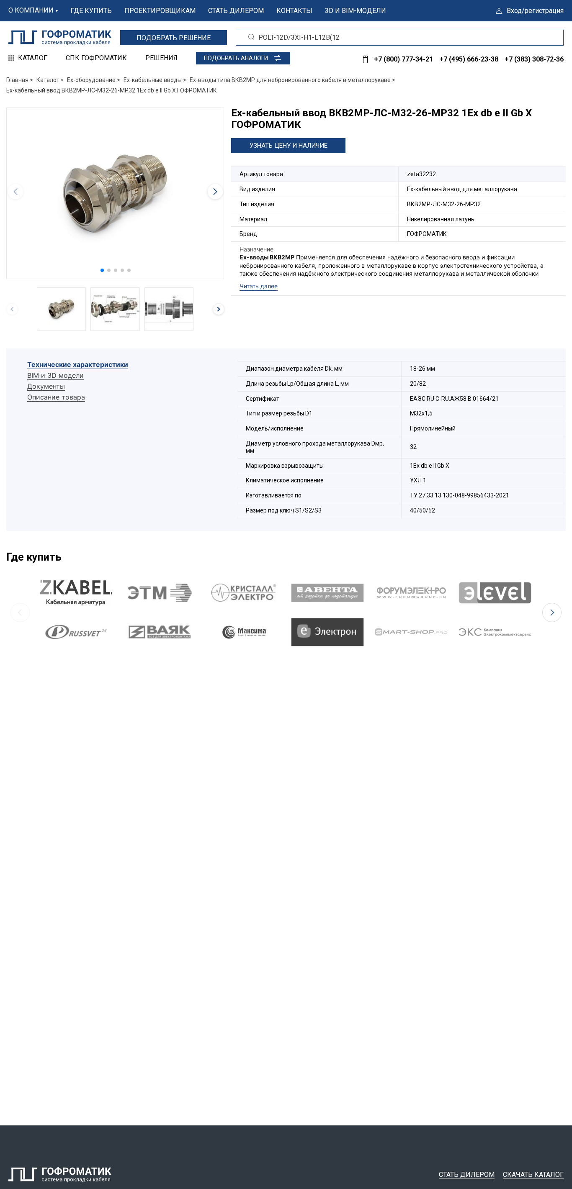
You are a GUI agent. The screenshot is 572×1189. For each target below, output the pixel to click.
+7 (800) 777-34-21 (403, 59)
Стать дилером (236, 11)
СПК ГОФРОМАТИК (96, 58)
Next (552, 612)
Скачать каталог (533, 1175)
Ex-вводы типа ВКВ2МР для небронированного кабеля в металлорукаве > (292, 80)
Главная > (19, 80)
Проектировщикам (160, 11)
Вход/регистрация (535, 11)
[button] (102, 270)
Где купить (91, 11)
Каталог (32, 58)
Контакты (294, 11)
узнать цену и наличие (288, 145)
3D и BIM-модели (355, 11)
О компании (31, 10)
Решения (161, 58)
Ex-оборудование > (93, 80)
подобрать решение (174, 38)
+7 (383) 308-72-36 (534, 59)
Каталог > (50, 80)
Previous (20, 612)
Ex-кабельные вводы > (155, 80)
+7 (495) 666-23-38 (468, 59)
